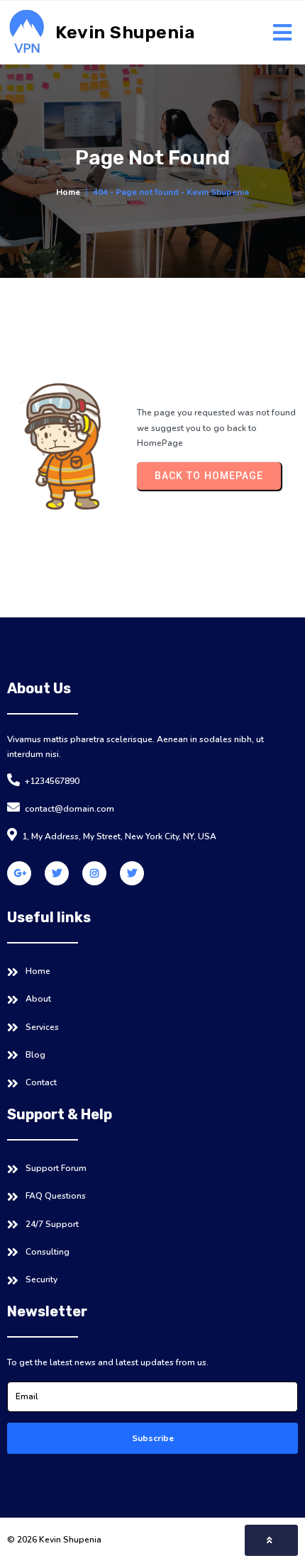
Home (68, 192)
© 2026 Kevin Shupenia (54, 1539)
